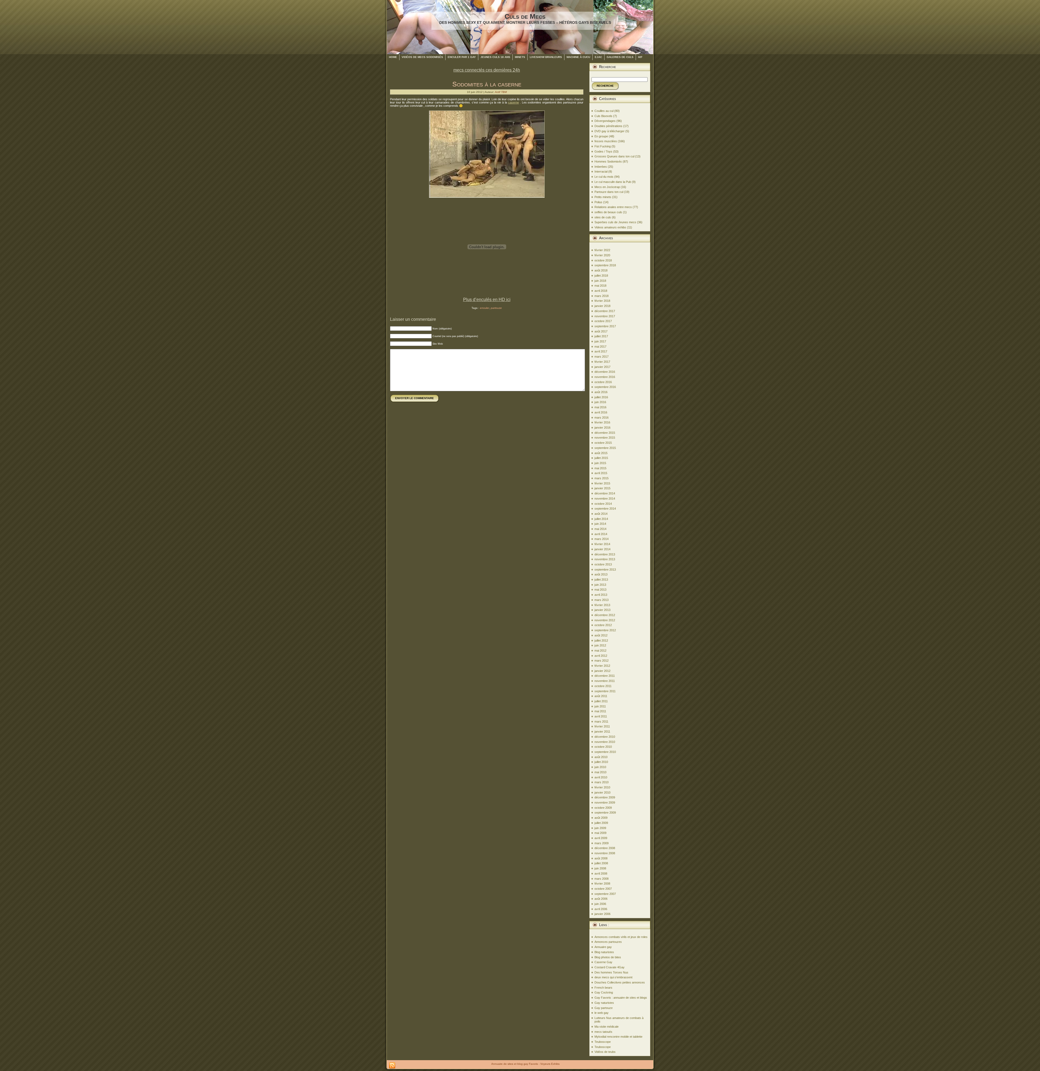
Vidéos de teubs (605, 1051)
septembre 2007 (605, 893)
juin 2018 (600, 280)
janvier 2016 (602, 427)
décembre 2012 (604, 615)
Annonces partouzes (608, 941)
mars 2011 (601, 721)
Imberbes (600, 166)
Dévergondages (605, 120)
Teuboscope (602, 1041)
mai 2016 (600, 407)
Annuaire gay (603, 947)
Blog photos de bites (607, 957)
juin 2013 (600, 584)
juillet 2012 (601, 640)
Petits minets (602, 197)
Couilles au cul (603, 110)
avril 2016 (600, 412)
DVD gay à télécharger (609, 131)
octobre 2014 (603, 503)
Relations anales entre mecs (613, 207)
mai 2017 (600, 346)
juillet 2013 (601, 579)
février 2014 (602, 544)
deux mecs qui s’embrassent (613, 977)
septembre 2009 (605, 812)
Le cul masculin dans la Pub (612, 181)
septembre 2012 (605, 630)
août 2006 (600, 898)
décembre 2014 (604, 493)
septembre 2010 (605, 751)
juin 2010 (600, 767)
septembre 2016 (605, 387)
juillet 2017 (601, 336)
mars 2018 (601, 295)
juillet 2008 (601, 863)
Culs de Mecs (525, 16)
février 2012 (602, 665)
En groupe (601, 136)
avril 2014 (600, 534)
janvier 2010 (602, 792)
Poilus (598, 202)
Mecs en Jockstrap (607, 187)
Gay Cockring (603, 992)
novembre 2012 (604, 620)
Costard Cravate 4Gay (609, 967)
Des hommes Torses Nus (611, 972)
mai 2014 (600, 528)
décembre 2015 (604, 432)
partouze (496, 307)
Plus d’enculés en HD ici (487, 299)
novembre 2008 (604, 853)
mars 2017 (601, 356)
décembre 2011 (604, 675)
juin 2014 (600, 523)
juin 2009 (600, 828)
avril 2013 (600, 594)
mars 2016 (601, 417)
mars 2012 (601, 660)
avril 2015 (600, 473)
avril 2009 (600, 838)
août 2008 (600, 858)
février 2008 (602, 883)
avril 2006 (600, 909)
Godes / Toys (603, 151)
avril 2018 (600, 290)
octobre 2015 (603, 442)
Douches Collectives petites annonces (619, 982)
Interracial (600, 171)
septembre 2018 (605, 265)
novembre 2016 (604, 376)
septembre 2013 (605, 569)
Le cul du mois (603, 176)
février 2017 (602, 361)
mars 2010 (601, 782)
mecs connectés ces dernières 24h (486, 70)
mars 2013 (601, 599)
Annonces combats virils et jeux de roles (621, 937)
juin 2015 (600, 463)
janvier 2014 (602, 549)
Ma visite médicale (606, 1026)
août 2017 (600, 331)
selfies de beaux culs (608, 212)
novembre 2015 (604, 437)
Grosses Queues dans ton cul (614, 156)
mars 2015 (601, 478)
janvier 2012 (602, 670)
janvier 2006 (602, 913)
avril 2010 (600, 777)
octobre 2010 (603, 746)
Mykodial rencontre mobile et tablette (618, 1036)
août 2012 (600, 635)
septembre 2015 (605, 447)
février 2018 (602, 300)
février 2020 (602, 255)
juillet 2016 (601, 397)
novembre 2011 (604, 680)
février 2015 (602, 483)
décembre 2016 (604, 371)
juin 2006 (600, 903)
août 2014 (600, 513)
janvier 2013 (602, 609)
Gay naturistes (604, 1002)
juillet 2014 (601, 518)
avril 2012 (600, 655)
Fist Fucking (602, 146)
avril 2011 (600, 716)
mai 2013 (600, 589)
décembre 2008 (604, 848)
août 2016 (600, 392)
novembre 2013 (604, 559)
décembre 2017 (604, 311)
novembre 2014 (604, 498)
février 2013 (602, 605)
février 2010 (602, 787)
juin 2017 (600, 341)
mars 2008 (601, 878)
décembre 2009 (604, 797)
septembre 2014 (605, 508)
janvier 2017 (602, 366)
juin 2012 (600, 645)
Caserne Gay (603, 962)
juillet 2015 (601, 458)
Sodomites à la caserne (486, 84)
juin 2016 (600, 402)
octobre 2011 (603, 686)
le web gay (601, 1012)
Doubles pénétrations (608, 126)
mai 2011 (600, 711)
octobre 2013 (603, 564)
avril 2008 (600, 873)
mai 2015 (600, 468)
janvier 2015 (602, 488)
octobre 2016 (603, 382)
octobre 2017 (603, 321)
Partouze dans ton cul (608, 191)
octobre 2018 (603, 260)
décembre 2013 (604, 554)
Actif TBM (501, 91)
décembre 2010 (604, 736)
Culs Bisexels (603, 116)
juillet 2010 (601, 761)
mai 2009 (600, 832)
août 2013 (600, 574)
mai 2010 (600, 772)
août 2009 (600, 817)
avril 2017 (600, 351)
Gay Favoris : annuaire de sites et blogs (620, 997)
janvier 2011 (602, 731)
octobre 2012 (603, 625)
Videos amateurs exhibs (610, 227)
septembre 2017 (605, 326)
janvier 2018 (602, 306)
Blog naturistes (604, 952)
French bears (603, 987)
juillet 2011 (601, 701)
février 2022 (602, 250)
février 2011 (602, 726)
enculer (484, 307)
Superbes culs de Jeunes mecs (615, 222)
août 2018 (600, 270)
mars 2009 (601, 843)
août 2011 (600, 696)
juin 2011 (600, 706)
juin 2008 (600, 868)
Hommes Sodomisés (608, 161)
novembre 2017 (604, 316)
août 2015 (600, 453)
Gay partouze (603, 1007)
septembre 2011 (605, 691)
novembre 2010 (604, 741)
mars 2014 (601, 539)
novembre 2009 (604, 802)
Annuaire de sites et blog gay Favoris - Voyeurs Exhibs (525, 1063)
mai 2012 (600, 650)
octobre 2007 (603, 888)
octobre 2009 (603, 807)
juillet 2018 (601, 275)
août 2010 (600, 757)
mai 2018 (600, 285)
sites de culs (602, 217)
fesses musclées (605, 141)
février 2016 (602, 422)
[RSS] (392, 1065)
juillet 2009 (601, 822)
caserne (513, 102)
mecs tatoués (603, 1031)
